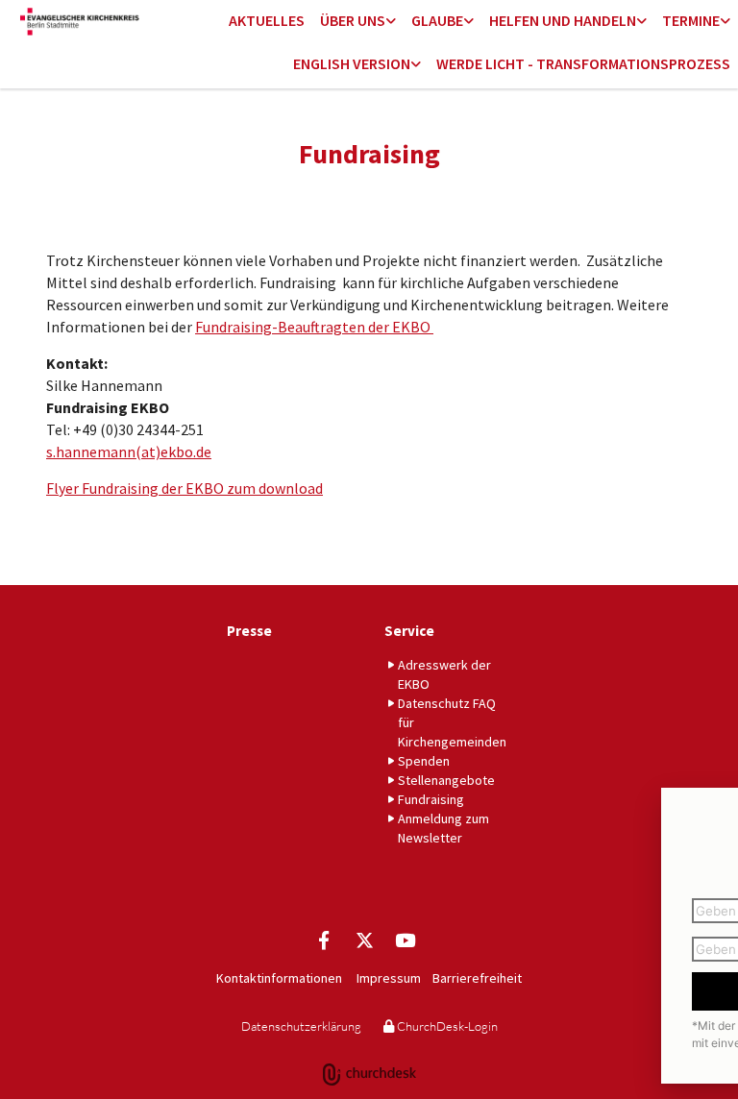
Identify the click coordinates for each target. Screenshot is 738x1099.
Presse (249, 631)
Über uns (352, 20)
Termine (691, 20)
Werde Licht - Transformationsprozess (583, 63)
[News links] (416, 64)
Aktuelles (267, 20)
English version (351, 63)
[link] (358, 21)
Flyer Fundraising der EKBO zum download (184, 488)
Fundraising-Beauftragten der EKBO (314, 326)
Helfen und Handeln (562, 20)
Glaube (437, 20)
